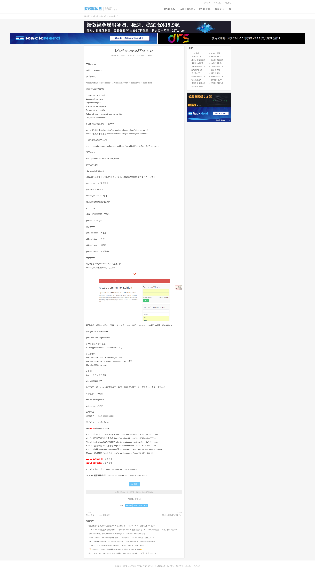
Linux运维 (112, 16)
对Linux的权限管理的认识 (172, 515)
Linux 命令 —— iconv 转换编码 (98, 515)
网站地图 (197, 566)
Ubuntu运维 (215, 53)
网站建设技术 (216, 80)
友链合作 (217, 3)
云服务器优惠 (186, 9)
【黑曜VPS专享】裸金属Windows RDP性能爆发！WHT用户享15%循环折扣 (116, 534)
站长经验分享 (196, 80)
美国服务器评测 (197, 86)
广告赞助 (227, 3)
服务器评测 (93, 9)
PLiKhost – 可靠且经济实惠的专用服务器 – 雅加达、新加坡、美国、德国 (116, 545)
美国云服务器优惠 (198, 83)
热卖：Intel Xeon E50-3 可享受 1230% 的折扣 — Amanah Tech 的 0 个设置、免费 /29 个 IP (122, 553)
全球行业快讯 (216, 63)
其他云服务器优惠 (198, 66)
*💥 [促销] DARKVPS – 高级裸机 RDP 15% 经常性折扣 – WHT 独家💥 (115, 549)
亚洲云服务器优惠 (198, 60)
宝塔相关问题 (196, 70)
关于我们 (206, 3)
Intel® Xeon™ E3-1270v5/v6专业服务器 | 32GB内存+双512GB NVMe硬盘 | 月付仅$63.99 (121, 538)
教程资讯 (219, 9)
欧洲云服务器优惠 (198, 76)
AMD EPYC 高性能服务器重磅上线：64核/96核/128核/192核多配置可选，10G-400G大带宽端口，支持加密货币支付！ (132, 530)
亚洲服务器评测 (197, 63)
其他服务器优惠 (217, 66)
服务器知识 (195, 73)
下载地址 (129, 505)
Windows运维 (196, 57)
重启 (145, 505)
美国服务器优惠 (217, 83)
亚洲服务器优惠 (217, 60)
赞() (135, 484)
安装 (140, 505)
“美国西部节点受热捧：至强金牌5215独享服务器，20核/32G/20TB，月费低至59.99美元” (121, 526)
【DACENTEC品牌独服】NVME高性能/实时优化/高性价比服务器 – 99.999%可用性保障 (121, 542)
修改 (135, 505)
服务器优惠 (169, 9)
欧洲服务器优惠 (217, 76)
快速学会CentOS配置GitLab (134, 51)
